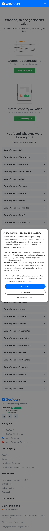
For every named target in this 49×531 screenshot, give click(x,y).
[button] (24, 297)
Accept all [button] (25, 286)
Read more (27, 281)
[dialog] (24, 265)
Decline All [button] (25, 292)
